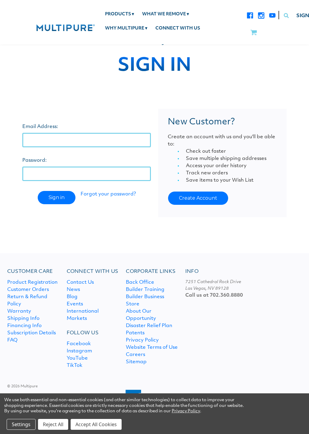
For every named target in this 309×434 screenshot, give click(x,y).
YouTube (77, 358)
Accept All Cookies (96, 424)
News (73, 289)
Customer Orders (28, 289)
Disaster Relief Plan (149, 325)
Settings (21, 424)
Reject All (53, 424)
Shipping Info (23, 318)
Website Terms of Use (152, 347)
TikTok (74, 365)
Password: (34, 160)
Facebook (79, 344)
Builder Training (145, 289)
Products (119, 14)
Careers (135, 354)
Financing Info (24, 325)
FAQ (12, 340)
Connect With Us (177, 28)
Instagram (79, 351)
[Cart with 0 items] (253, 32)
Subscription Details (31, 333)
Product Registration (32, 282)
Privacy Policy (142, 340)
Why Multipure (126, 28)
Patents (135, 333)
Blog (72, 297)
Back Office (140, 282)
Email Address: (40, 126)
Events (75, 304)
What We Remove (165, 14)
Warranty (19, 311)
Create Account (198, 198)
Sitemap (136, 362)
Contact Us (80, 282)
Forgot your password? (108, 194)
